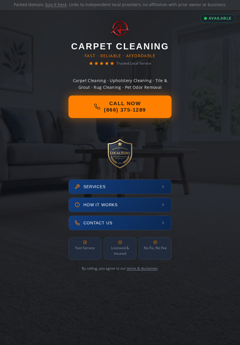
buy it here (56, 4)
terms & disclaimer (142, 268)
